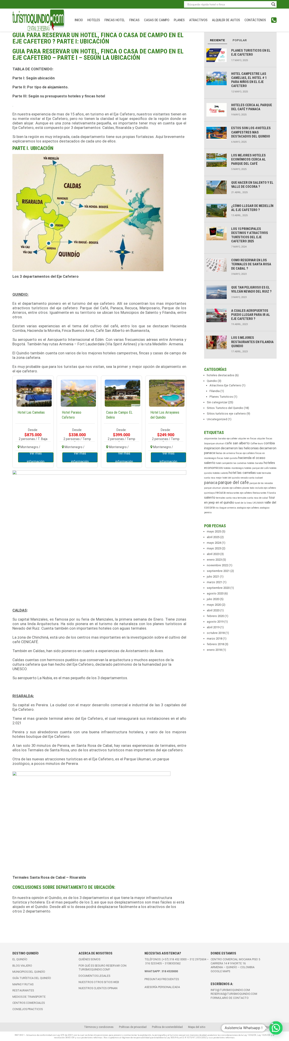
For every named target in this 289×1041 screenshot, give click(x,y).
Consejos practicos (27, 1009)
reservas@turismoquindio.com (234, 993)
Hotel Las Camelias (31, 412)
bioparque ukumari (214, 443)
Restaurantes (23, 990)
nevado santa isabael (251, 477)
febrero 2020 (215, 616)
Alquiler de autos (226, 20)
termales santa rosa (226, 497)
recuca (220, 493)
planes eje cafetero (232, 487)
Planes (179, 20)
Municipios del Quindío (28, 971)
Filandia (215, 391)
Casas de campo (156, 20)
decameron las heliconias (240, 448)
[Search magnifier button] (273, 4)
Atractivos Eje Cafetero (225, 385)
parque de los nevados (261, 483)
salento (209, 497)
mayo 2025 (214, 531)
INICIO (79, 20)
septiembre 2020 (218, 587)
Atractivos (198, 20)
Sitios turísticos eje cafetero (226, 413)
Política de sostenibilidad (167, 1027)
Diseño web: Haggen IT (262, 1027)
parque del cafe (233, 482)
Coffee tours (256, 443)
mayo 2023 (214, 548)
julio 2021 (213, 576)
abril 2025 (213, 537)
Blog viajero (22, 965)
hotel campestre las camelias (231, 463)
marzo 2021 (214, 582)
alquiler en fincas (247, 438)
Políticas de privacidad (133, 1027)
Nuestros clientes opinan (98, 988)
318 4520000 (169, 971)
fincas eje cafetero (245, 453)
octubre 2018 (216, 633)
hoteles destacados (220, 375)
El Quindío (19, 959)
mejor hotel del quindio (228, 477)
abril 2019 (213, 627)
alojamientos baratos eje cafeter (221, 438)
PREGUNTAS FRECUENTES (161, 979)
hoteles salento (220, 473)
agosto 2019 (215, 621)
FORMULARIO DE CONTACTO (230, 998)
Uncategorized (217, 419)
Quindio (212, 381)
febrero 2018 (215, 644)
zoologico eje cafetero (248, 507)
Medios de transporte (29, 996)
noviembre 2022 (217, 565)
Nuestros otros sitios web (99, 982)
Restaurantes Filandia (264, 492)
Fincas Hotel (115, 20)
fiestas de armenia (225, 453)
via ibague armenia (225, 507)
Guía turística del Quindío (31, 978)
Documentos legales (94, 975)
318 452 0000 (177, 959)
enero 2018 (214, 649)
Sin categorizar (217, 402)
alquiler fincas (264, 438)
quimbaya (209, 492)
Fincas (134, 20)
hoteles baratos (255, 463)
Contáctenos (255, 20)
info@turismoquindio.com (230, 990)
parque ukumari (212, 487)
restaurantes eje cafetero (239, 492)
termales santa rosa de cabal (253, 497)
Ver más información (35, 457)
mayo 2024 (214, 542)
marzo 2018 (214, 638)
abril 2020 (213, 610)
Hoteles (93, 20)
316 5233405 (153, 963)
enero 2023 (214, 559)
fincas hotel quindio (227, 458)
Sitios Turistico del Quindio (225, 408)
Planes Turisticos (221, 396)
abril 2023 (213, 554)
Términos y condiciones (99, 1027)
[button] (276, 1028)
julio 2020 (213, 599)
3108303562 (173, 963)
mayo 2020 (214, 604)
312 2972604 (198, 959)
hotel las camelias (242, 473)
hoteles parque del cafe (256, 468)
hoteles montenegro (234, 468)
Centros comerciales (28, 1002)
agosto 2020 (215, 593)
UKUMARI (258, 502)
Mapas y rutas (22, 984)
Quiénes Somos (89, 959)
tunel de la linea (243, 502)
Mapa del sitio (196, 1027)
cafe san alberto (237, 443)
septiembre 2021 (218, 571)
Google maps (220, 971)
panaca (210, 482)
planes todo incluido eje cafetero (259, 487)
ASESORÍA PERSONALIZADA (162, 987)
